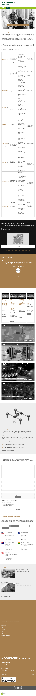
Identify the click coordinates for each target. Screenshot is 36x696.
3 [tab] (9, 250)
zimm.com (24, 548)
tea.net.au (7, 548)
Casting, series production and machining (9, 506)
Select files (18, 496)
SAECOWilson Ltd (24, 532)
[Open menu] (2, 8)
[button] (3, 7)
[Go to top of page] (34, 694)
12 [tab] (22, 250)
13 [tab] (23, 250)
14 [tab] (25, 250)
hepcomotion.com (9, 558)
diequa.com (7, 537)
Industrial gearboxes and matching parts (8, 504)
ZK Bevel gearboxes (5, 90)
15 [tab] (26, 250)
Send (18, 509)
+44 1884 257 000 (8, 559)
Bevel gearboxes (4, 107)
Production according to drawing (7, 505)
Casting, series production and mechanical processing (5, 205)
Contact (7, 7)
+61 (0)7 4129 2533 (9, 549)
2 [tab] (8, 250)
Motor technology (5, 143)
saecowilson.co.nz (25, 537)
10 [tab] (19, 250)
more (3, 316)
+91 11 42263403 (25, 549)
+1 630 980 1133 (8, 539)
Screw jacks (4, 72)
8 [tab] (16, 250)
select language (15, 525)
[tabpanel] (18, 240)
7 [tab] (15, 250)
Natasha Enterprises (25, 542)
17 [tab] (29, 250)
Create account (10, 450)
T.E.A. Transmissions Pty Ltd (10, 542)
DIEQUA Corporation (8, 532)
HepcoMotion (7, 552)
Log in (4, 450)
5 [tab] (12, 250)
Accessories (4, 162)
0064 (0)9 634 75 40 (25, 539)
